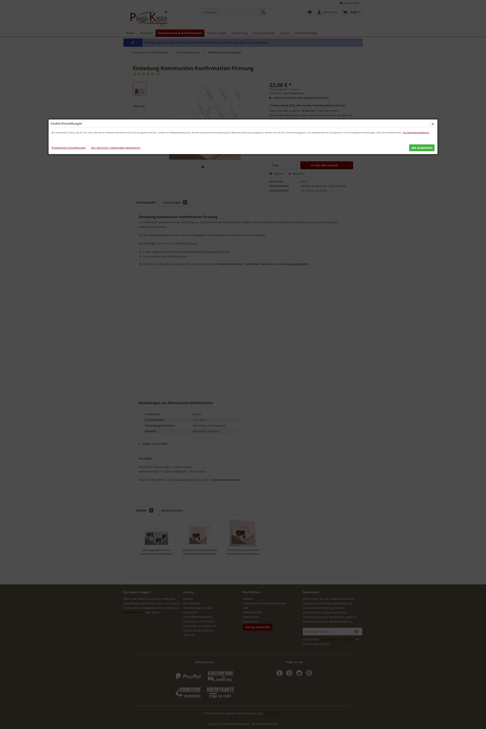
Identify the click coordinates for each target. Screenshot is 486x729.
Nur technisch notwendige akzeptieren (115, 148)
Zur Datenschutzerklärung (416, 132)
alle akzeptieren (421, 148)
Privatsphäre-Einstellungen (68, 148)
